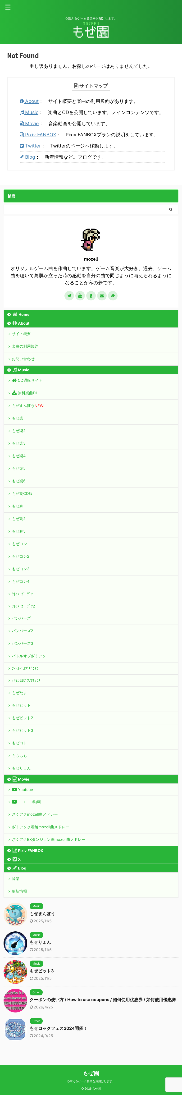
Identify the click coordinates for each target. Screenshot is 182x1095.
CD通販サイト (30, 380)
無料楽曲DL (28, 393)
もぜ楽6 (19, 480)
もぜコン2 (20, 556)
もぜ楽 (17, 418)
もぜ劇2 (19, 518)
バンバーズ (21, 618)
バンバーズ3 (22, 643)
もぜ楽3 (19, 443)
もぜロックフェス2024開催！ (58, 1028)
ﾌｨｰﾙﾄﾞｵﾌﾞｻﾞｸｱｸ (25, 668)
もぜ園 (91, 1073)
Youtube (25, 789)
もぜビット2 (22, 717)
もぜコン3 (20, 568)
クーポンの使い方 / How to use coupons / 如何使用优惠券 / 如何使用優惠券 (103, 999)
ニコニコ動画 (29, 801)
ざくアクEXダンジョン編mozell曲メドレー (48, 839)
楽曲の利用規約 (25, 346)
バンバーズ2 (22, 630)
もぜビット (21, 705)
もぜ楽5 (19, 468)
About (31, 101)
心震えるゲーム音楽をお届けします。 (91, 1081)
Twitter (32, 146)
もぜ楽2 (19, 430)
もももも (19, 755)
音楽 (15, 878)
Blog (29, 157)
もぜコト (19, 743)
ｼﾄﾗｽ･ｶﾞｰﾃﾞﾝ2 (23, 606)
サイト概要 (21, 333)
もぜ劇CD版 (22, 493)
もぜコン (19, 543)
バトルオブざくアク (29, 655)
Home (24, 314)
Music (31, 112)
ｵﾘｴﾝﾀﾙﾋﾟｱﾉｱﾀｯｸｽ (26, 680)
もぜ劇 (17, 506)
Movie (31, 123)
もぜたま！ (21, 692)
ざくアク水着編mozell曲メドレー (40, 826)
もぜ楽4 (19, 455)
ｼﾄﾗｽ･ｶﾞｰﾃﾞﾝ (22, 594)
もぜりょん (21, 768)
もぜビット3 (22, 730)
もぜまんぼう (28, 405)
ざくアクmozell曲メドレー (35, 814)
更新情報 (19, 891)
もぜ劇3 (19, 531)
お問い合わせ (23, 358)
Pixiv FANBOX (40, 135)
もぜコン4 (20, 581)
